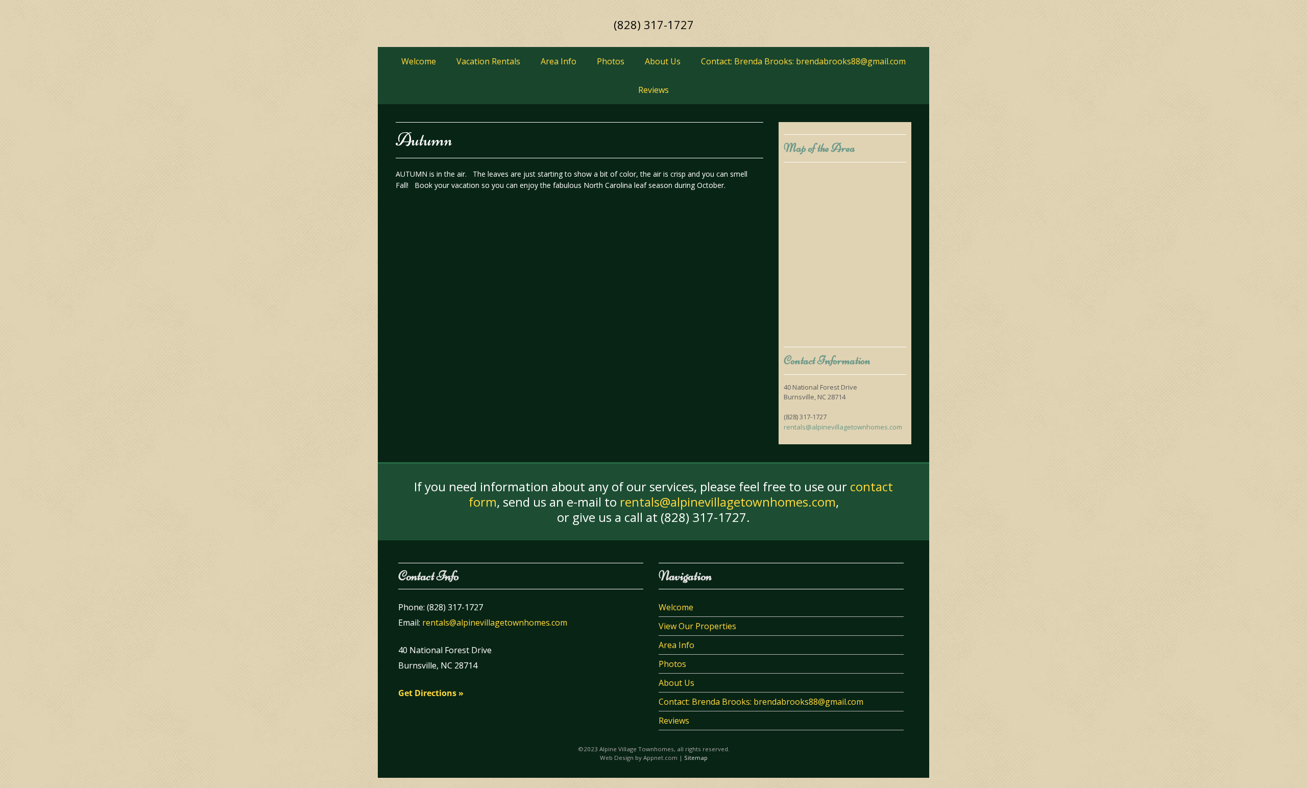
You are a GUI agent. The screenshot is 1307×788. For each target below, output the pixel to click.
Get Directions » (431, 693)
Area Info (558, 61)
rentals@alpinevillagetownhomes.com (843, 427)
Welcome (418, 61)
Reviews (653, 89)
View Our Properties (697, 626)
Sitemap (696, 757)
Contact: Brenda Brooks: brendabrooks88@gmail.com (803, 61)
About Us (663, 61)
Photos (610, 61)
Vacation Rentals (488, 61)
